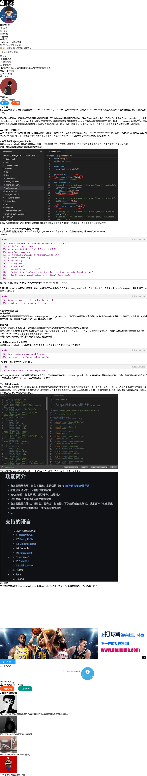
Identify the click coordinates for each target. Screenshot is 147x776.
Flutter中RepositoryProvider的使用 (15, 754)
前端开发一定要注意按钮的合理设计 (16, 734)
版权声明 (17, 42)
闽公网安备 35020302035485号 (17, 47)
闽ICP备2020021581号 (10, 45)
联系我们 (4, 39)
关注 (4, 103)
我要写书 (5, 64)
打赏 (16, 103)
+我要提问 (7, 688)
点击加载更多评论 (72, 671)
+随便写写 (25, 688)
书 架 (3, 30)
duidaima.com (138, 239)
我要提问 (5, 59)
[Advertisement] (73, 607)
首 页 (3, 27)
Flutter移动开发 (7, 681)
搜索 (3, 56)
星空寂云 (4, 96)
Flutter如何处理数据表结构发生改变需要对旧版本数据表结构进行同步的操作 (34, 714)
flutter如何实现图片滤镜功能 (12, 774)
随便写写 (5, 62)
